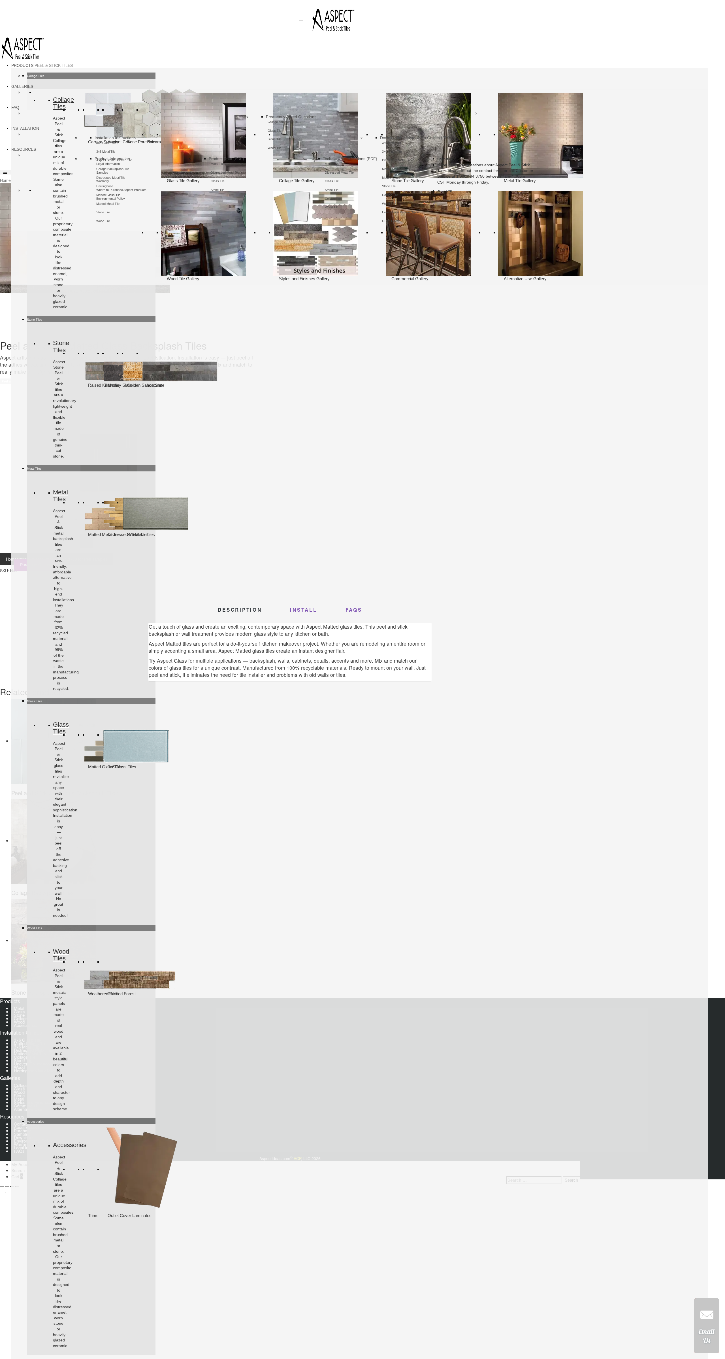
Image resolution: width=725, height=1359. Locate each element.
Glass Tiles (61, 728)
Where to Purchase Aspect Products (121, 190)
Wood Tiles (61, 955)
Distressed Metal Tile (225, 172)
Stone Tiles (61, 346)
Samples (102, 172)
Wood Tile (103, 221)
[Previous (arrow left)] (2, 1192)
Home (5, 180)
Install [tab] (303, 609)
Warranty (102, 181)
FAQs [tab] (354, 609)
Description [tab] (240, 609)
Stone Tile (217, 190)
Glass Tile (275, 130)
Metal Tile (217, 163)
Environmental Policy (110, 198)
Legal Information (108, 163)
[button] (706, 1328)
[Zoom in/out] (2, 1186)
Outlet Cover (391, 221)
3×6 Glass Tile (106, 142)
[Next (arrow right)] (7, 1192)
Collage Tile (333, 198)
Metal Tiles (60, 496)
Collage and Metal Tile (283, 122)
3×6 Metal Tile (105, 151)
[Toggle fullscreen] (7, 1186)
